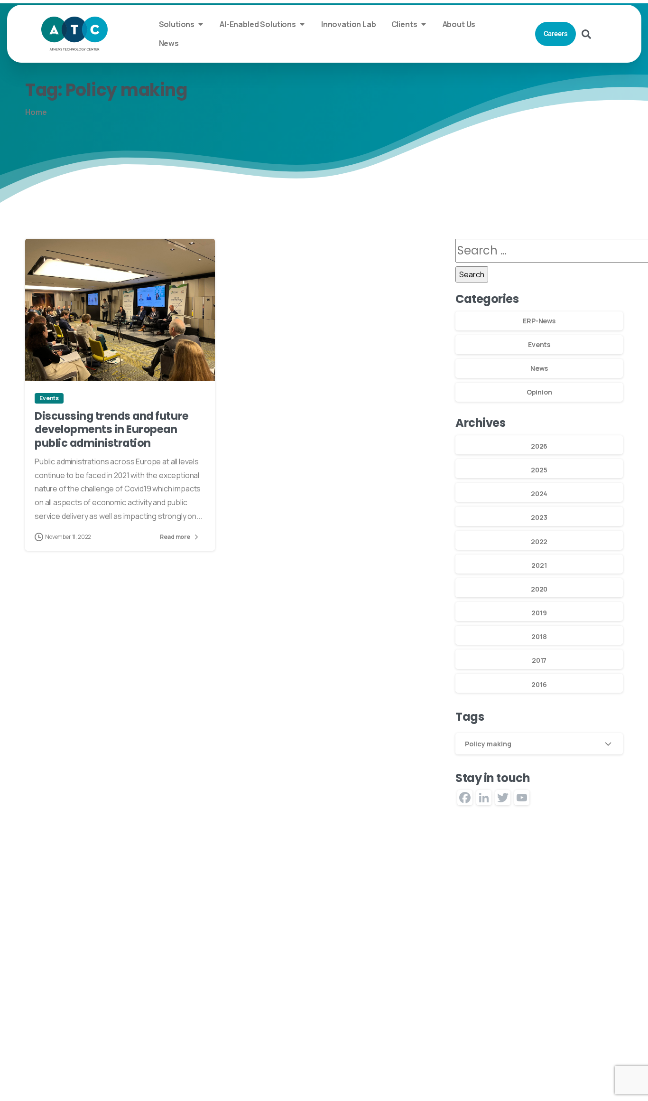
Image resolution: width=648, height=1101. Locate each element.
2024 (539, 493)
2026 (539, 446)
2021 (538, 565)
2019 (538, 612)
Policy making (488, 743)
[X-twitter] (475, 1020)
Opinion (539, 391)
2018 (538, 636)
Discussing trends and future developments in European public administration (112, 429)
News (538, 368)
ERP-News (539, 320)
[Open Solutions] (200, 24)
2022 (539, 541)
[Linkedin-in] (455, 1020)
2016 (538, 684)
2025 (539, 469)
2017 (539, 660)
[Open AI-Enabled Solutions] (302, 24)
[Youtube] (495, 1020)
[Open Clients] (423, 24)
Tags (469, 717)
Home (35, 112)
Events (539, 344)
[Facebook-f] (515, 1020)
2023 (539, 517)
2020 (539, 588)
